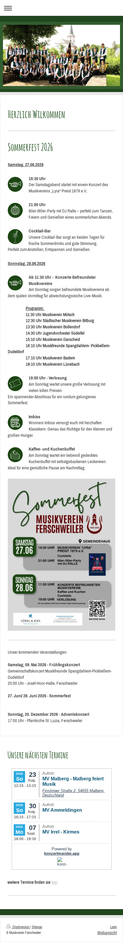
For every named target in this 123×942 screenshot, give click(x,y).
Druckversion (21, 927)
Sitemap (37, 927)
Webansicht (107, 932)
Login (113, 927)
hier (54, 882)
